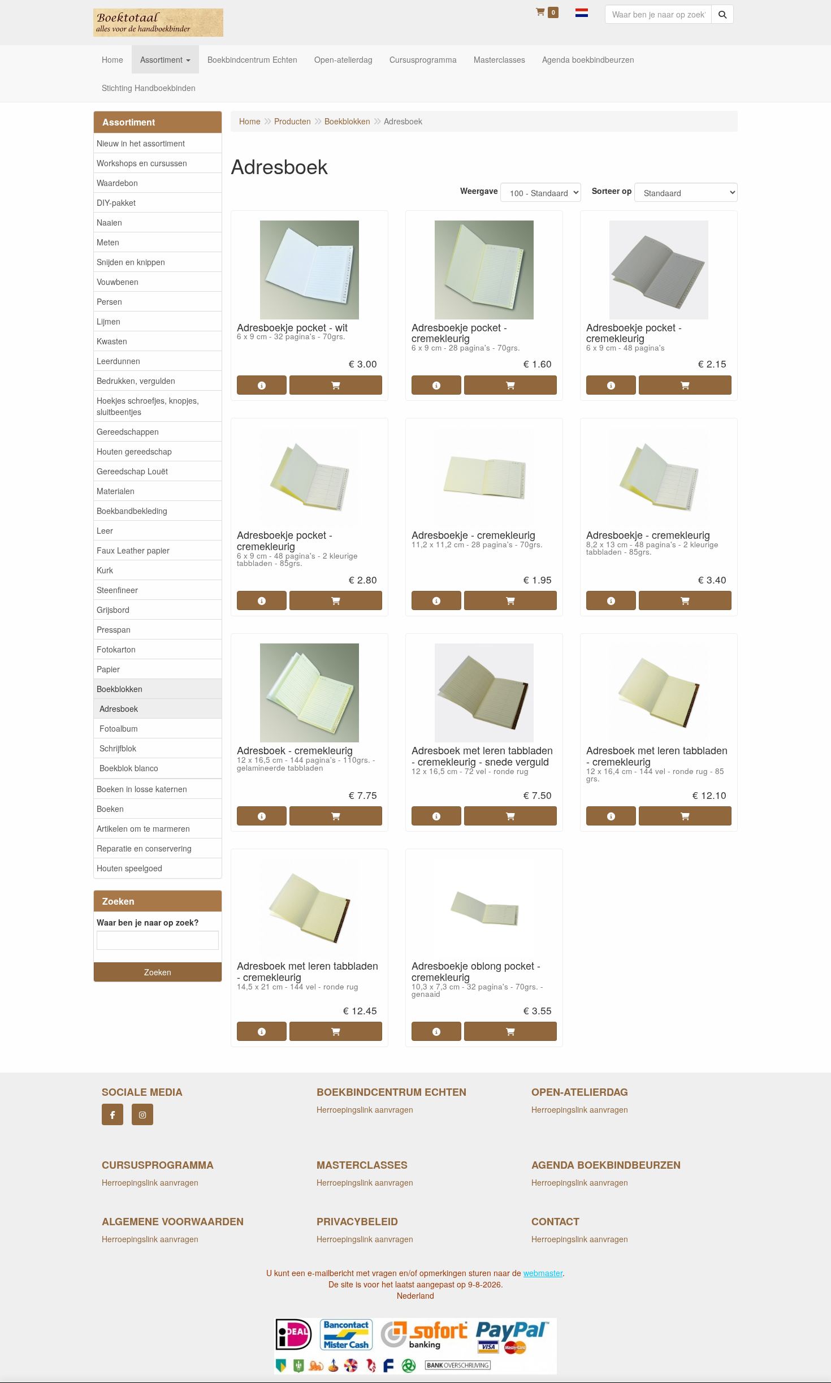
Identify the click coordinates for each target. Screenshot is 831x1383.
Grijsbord (113, 609)
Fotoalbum (118, 728)
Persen (109, 301)
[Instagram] (142, 1114)
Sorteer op (612, 190)
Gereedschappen (128, 431)
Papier (108, 669)
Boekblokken (119, 688)
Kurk (105, 570)
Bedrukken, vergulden (136, 380)
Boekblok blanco (128, 767)
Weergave (479, 190)
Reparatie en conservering (144, 848)
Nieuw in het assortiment (141, 143)
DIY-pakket (116, 202)
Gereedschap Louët (132, 471)
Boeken (110, 808)
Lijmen (108, 321)
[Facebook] (112, 1114)
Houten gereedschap (134, 451)
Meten (108, 242)
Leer (105, 530)
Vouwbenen (117, 281)
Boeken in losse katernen (142, 788)
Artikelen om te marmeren (143, 828)
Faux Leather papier (133, 550)
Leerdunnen (118, 360)
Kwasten (112, 341)
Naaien (109, 222)
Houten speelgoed (129, 868)
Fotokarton (116, 649)
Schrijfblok (117, 748)
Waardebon (117, 182)
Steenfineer (117, 589)
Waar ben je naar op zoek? (148, 922)
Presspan (114, 629)
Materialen (116, 490)
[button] (581, 11)
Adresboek (118, 708)
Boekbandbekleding (132, 510)
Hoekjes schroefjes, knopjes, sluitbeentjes (148, 406)
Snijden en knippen (131, 261)
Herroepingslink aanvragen (365, 1109)
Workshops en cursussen (142, 162)
